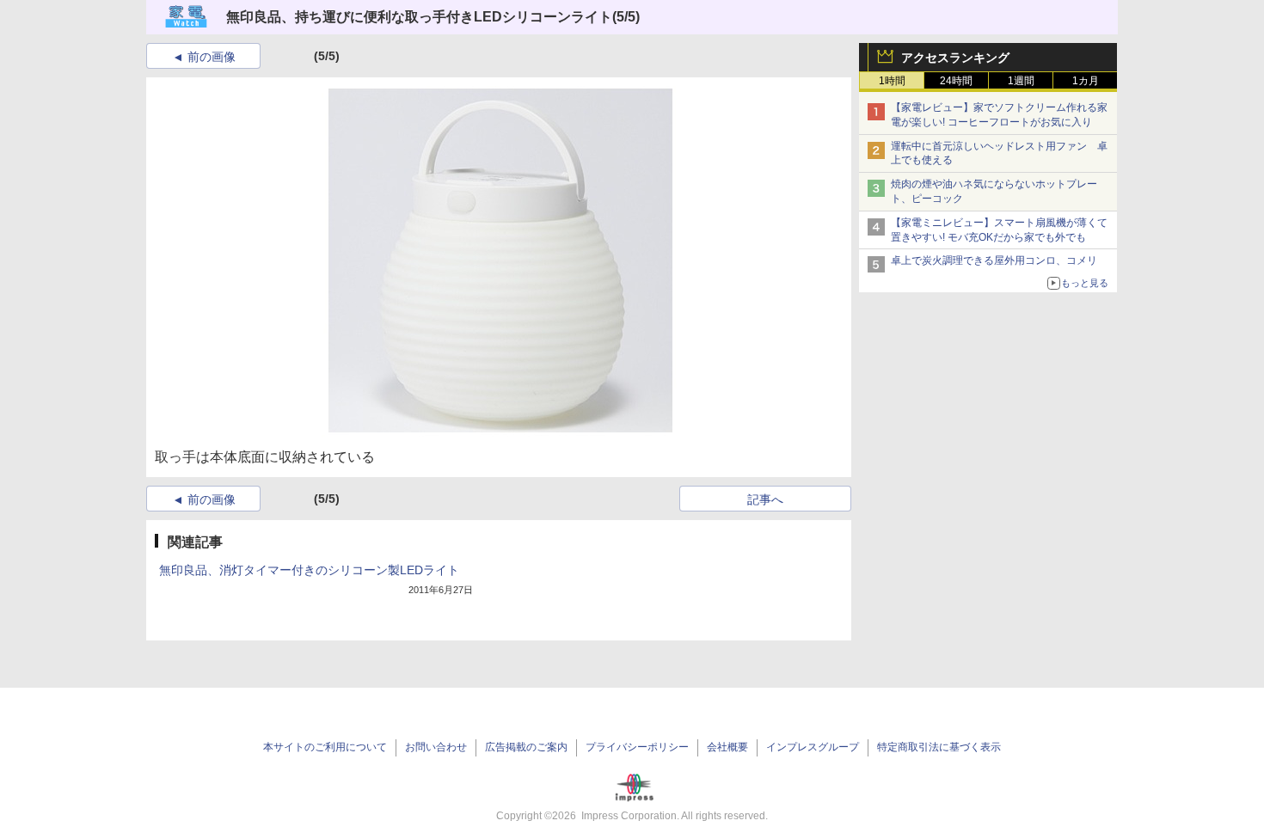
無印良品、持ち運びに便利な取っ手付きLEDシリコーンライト (419, 16)
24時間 (956, 81)
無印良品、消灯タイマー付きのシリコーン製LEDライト (309, 570)
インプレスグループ (812, 747)
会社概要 (727, 747)
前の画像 (211, 57)
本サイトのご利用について (325, 747)
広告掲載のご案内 (526, 747)
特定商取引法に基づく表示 (939, 747)
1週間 (1021, 81)
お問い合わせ (436, 747)
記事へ (765, 499)
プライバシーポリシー (637, 747)
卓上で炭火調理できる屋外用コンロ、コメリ (994, 260)
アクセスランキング (955, 57)
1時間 (892, 81)
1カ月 (1085, 81)
